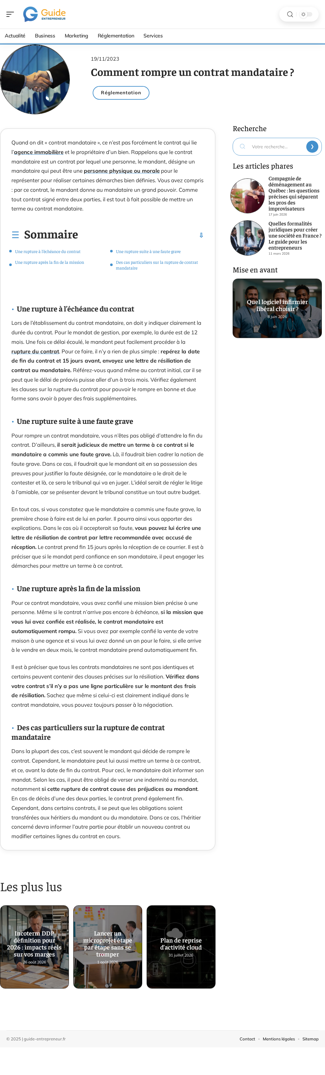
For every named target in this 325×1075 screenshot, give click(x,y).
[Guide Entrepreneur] (45, 14)
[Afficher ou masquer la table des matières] (141, 235)
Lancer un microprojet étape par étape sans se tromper (107, 943)
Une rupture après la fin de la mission (49, 262)
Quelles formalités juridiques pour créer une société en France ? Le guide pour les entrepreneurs (295, 235)
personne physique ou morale (122, 170)
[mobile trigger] (11, 14)
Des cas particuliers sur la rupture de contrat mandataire (157, 264)
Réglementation (121, 93)
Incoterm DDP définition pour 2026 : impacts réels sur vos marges (34, 943)
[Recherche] (290, 14)
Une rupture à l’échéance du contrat (48, 251)
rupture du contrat (35, 351)
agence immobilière (38, 152)
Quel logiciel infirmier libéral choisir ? (277, 304)
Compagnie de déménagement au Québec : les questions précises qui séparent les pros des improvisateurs (294, 193)
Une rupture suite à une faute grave (148, 251)
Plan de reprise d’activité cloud (181, 943)
